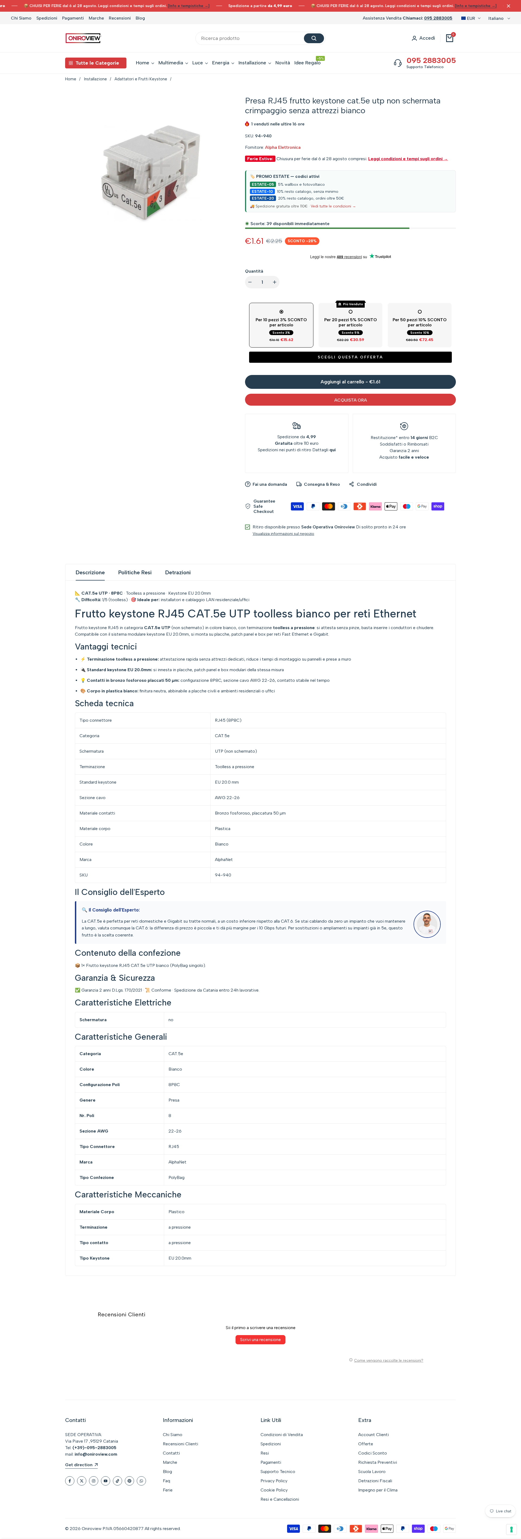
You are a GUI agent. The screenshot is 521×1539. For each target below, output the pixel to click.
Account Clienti (373, 1434)
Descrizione (90, 572)
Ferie (168, 1490)
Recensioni (120, 18)
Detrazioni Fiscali (375, 1480)
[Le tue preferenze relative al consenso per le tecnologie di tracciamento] (511, 1529)
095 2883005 (438, 18)
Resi (264, 1453)
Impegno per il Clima (378, 1490)
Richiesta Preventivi (377, 1462)
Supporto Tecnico (277, 1471)
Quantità (254, 271)
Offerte (365, 1443)
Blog (140, 18)
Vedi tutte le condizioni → (333, 206)
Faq (166, 1480)
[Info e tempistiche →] (188, 6)
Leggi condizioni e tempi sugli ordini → (408, 158)
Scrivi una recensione (260, 1339)
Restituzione (383, 437)
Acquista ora (350, 400)
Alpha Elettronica (283, 147)
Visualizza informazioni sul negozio (283, 533)
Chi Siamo (21, 18)
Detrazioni (178, 572)
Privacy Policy (273, 1480)
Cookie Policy (274, 1490)
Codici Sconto (372, 1453)
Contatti (171, 1453)
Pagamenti (73, 18)
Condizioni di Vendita (281, 1434)
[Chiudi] (507, 6)
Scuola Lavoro (372, 1471)
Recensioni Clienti (180, 1443)
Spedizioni (46, 18)
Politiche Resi (135, 572)
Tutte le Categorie (97, 63)
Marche (96, 18)
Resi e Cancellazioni (279, 1499)
